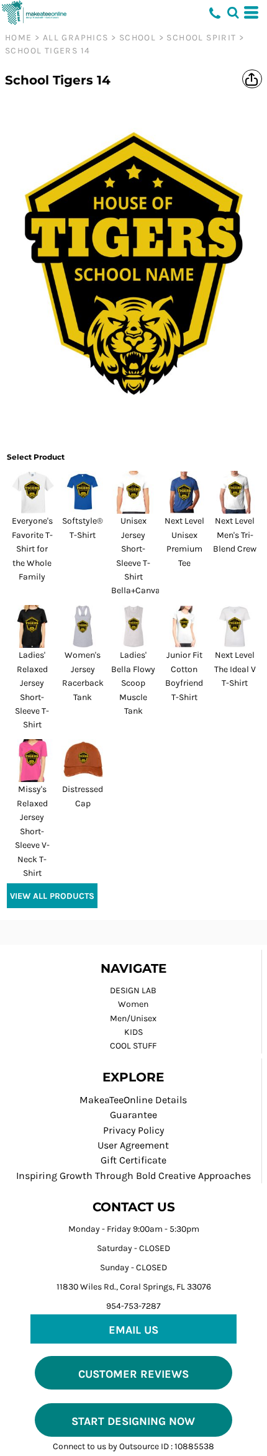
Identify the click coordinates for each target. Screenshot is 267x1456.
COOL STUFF (133, 1045)
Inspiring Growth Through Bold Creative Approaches (133, 1175)
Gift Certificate (133, 1160)
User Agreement (133, 1145)
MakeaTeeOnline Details (133, 1100)
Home (18, 37)
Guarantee (133, 1115)
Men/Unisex (133, 1018)
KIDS (133, 1032)
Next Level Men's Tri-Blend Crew (234, 535)
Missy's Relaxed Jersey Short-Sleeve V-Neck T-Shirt (32, 831)
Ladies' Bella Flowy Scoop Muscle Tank (133, 683)
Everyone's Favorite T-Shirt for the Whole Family (32, 549)
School (137, 37)
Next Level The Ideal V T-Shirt (235, 669)
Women (133, 1004)
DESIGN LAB (133, 990)
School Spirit (201, 37)
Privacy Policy (133, 1130)
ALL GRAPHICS (76, 37)
